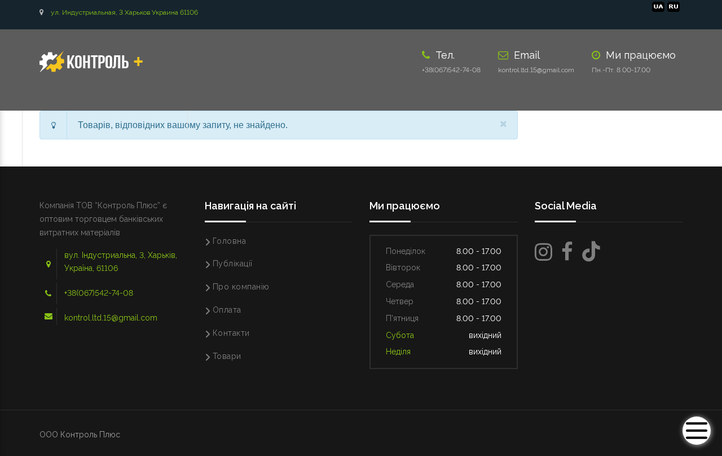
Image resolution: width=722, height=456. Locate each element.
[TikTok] (591, 252)
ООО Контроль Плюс (79, 434)
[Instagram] (543, 252)
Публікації (233, 263)
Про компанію (241, 286)
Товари (227, 356)
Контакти (231, 332)
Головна (229, 240)
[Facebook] (567, 252)
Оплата (227, 309)
